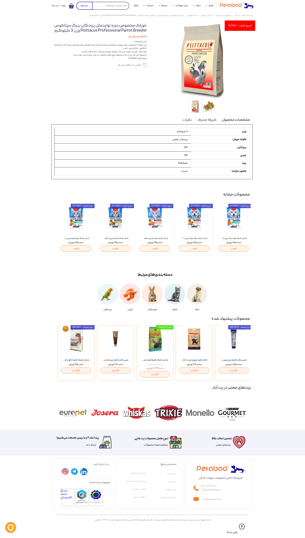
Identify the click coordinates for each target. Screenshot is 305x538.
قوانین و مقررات (139, 489)
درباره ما (172, 481)
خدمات (149, 5)
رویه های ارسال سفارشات (135, 481)
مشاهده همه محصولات (156, 445)
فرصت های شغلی (168, 497)
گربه (211, 5)
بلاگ (136, 5)
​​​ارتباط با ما (91, 445)
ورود (63, 5)
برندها (164, 5)
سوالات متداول (139, 497)
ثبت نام (55, 5)
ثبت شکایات (171, 489)
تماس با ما (171, 473)
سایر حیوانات (181, 5)
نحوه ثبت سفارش (138, 473)
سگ (198, 5)
